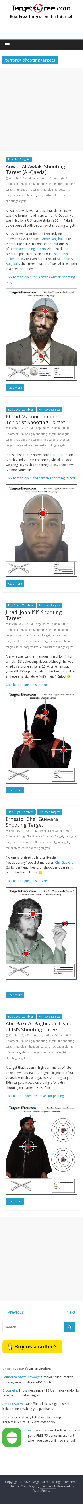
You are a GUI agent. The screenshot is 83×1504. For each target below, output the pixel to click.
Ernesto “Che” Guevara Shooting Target (32, 821)
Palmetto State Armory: (21, 1377)
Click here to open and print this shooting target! (40, 478)
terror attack (59, 455)
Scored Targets (42, 641)
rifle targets (50, 440)
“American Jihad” (53, 238)
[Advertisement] (41, 109)
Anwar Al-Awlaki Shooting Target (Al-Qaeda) (35, 169)
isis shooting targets (29, 440)
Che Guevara (64, 862)
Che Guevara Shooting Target (44, 836)
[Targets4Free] (42, 4)
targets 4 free (14, 647)
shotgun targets (26, 195)
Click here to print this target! (26, 685)
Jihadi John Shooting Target (33, 635)
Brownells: (10, 1390)
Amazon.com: (13, 1404)
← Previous (13, 1312)
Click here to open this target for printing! (35, 1096)
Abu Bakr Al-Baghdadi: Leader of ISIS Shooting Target (40, 1026)
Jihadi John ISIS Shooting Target (34, 615)
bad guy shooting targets (40, 184)
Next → (73, 1312)
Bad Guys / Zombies (20, 409)
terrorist (11, 848)
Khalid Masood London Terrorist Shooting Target (35, 419)
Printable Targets (18, 159)
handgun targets (53, 189)
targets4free (45, 195)
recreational (24, 842)
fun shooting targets (29, 189)
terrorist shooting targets (28, 249)
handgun (21, 1046)
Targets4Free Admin (45, 178)
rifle (71, 1046)
